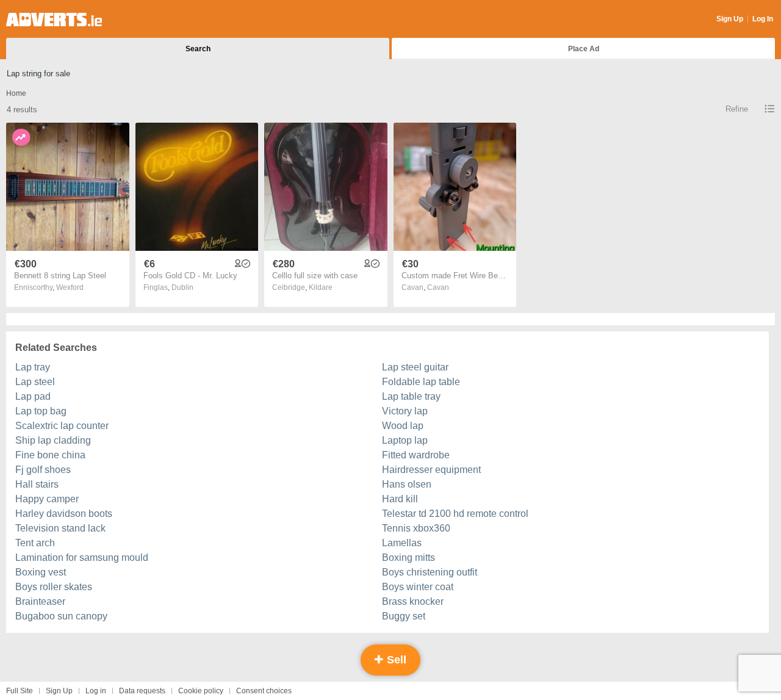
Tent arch (35, 543)
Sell (395, 660)
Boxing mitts (408, 557)
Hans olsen (406, 484)
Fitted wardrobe (416, 455)
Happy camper (47, 499)
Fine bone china (50, 455)
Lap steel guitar (415, 367)
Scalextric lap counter (62, 425)
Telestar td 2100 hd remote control (455, 513)
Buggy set (403, 616)
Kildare (321, 287)
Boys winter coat (417, 587)
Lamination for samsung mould (81, 557)
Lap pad (33, 396)
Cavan (438, 287)
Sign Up (729, 19)
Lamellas (402, 543)
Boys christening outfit (429, 572)
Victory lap (405, 411)
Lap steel (35, 382)
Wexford (70, 287)
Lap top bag (41, 411)
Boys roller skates (53, 587)
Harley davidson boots (63, 513)
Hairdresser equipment (431, 469)
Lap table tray (411, 396)
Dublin (182, 287)
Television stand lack (60, 528)
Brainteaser (40, 601)
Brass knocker (413, 601)
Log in (95, 691)
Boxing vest (40, 572)
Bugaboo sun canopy (61, 616)
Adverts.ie (54, 19)
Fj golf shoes (43, 469)
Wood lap (402, 425)
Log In (762, 19)
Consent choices (264, 691)
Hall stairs (37, 484)
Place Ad (583, 49)
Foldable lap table (421, 382)
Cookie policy (200, 691)
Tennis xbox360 (416, 528)
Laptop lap (405, 440)
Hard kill (400, 499)
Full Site (19, 691)
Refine (736, 109)
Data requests (142, 691)
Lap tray (32, 367)
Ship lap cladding (53, 440)
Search (198, 49)
